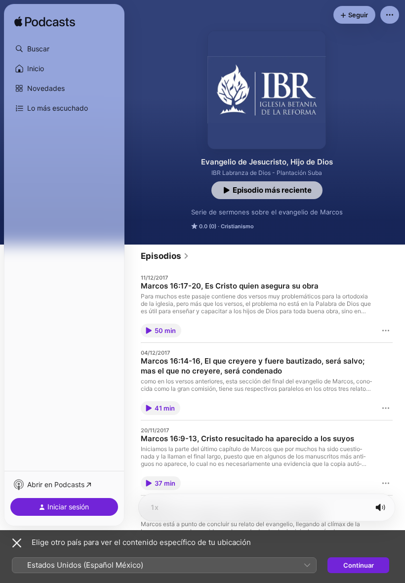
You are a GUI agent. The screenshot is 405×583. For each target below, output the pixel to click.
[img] (44, 22)
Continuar (358, 565)
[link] (165, 255)
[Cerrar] (16, 543)
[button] (64, 49)
